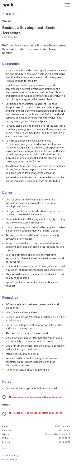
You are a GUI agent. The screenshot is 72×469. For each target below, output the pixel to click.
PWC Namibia (62, 426)
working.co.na (8, 5)
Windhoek (64, 430)
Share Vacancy (10, 455)
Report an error (10, 459)
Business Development (57, 434)
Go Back (9, 14)
